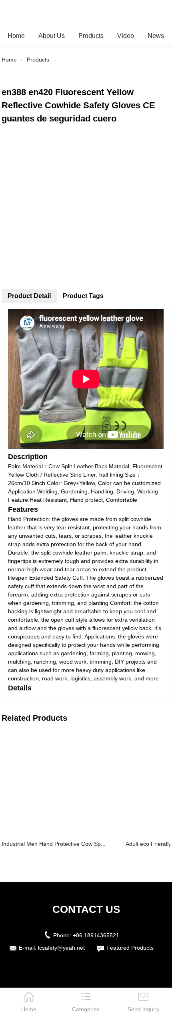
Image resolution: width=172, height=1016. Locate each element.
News (156, 35)
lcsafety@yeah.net (61, 947)
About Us (51, 35)
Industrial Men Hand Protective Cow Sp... (54, 844)
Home (16, 35)
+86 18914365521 (96, 935)
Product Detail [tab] (29, 295)
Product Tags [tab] (83, 295)
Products (91, 35)
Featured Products (130, 947)
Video (125, 35)
